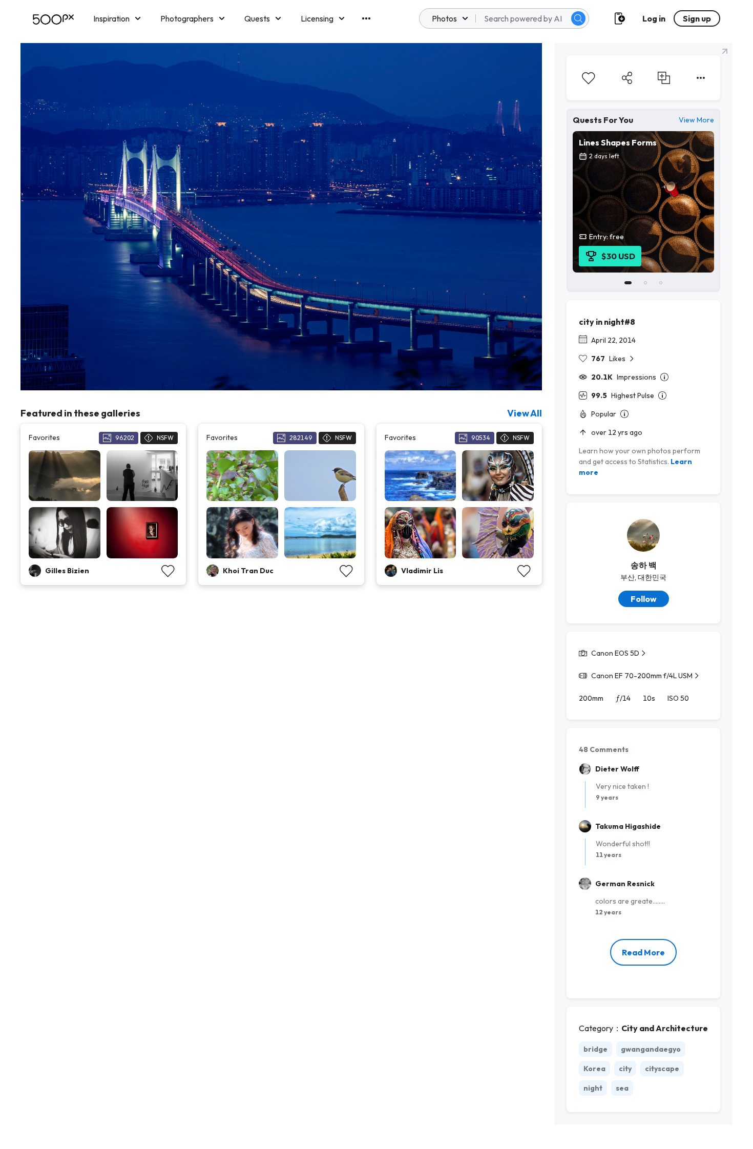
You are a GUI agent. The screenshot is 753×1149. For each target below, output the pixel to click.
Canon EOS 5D (615, 653)
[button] (578, 18)
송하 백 (644, 565)
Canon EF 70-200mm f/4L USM (642, 675)
